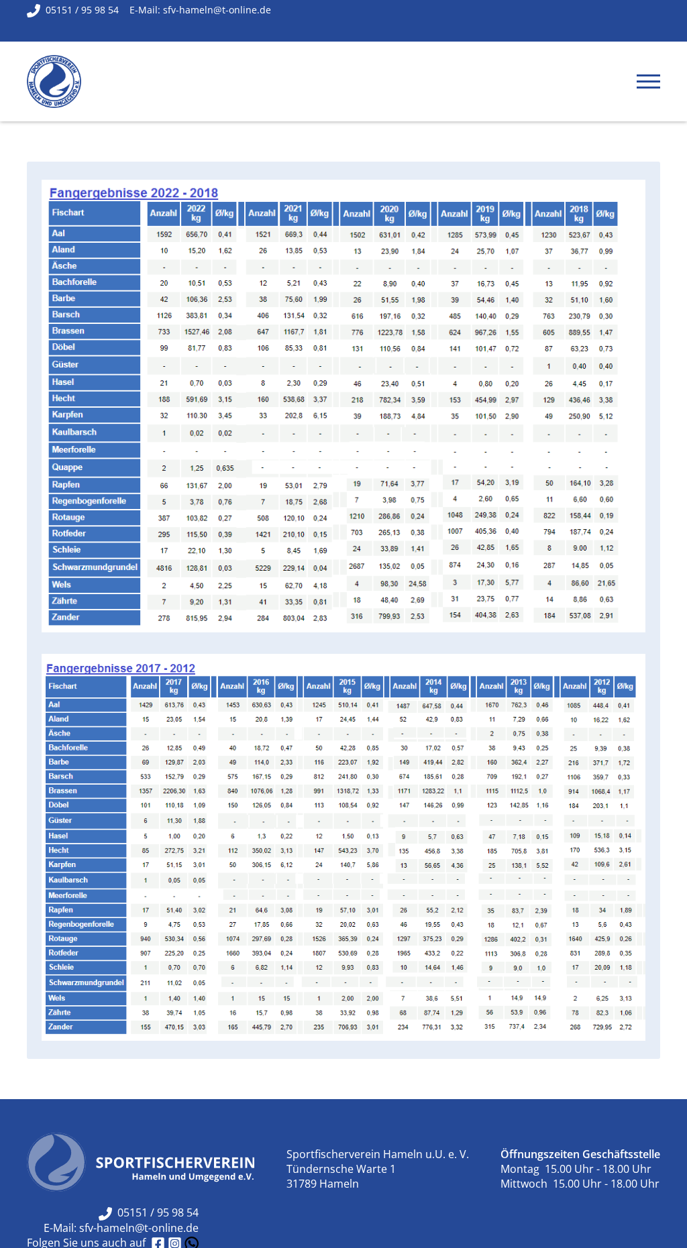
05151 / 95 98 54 (155, 1212)
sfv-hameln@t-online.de (139, 1228)
